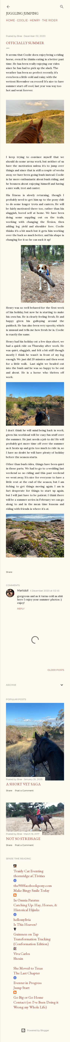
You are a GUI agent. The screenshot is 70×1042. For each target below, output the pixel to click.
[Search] (62, 6)
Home (10, 20)
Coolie (22, 20)
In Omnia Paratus (26, 900)
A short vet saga (23, 784)
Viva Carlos (21, 953)
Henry (35, 20)
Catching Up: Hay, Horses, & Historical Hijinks (35, 907)
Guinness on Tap (25, 934)
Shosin (18, 958)
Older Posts (55, 669)
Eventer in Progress (27, 982)
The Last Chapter (26, 973)
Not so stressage (23, 838)
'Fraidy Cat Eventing (28, 871)
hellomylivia (22, 919)
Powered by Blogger (38, 1030)
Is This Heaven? (25, 924)
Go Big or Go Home (28, 997)
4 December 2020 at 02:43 (44, 590)
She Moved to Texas (28, 968)
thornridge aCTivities (29, 875)
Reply (20, 608)
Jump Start (21, 987)
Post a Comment (24, 790)
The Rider (49, 20)
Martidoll (22, 590)
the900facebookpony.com (32, 885)
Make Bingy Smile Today (31, 890)
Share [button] (9, 572)
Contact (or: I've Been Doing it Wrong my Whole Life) (35, 1004)
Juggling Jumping (22, 13)
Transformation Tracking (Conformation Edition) (32, 941)
